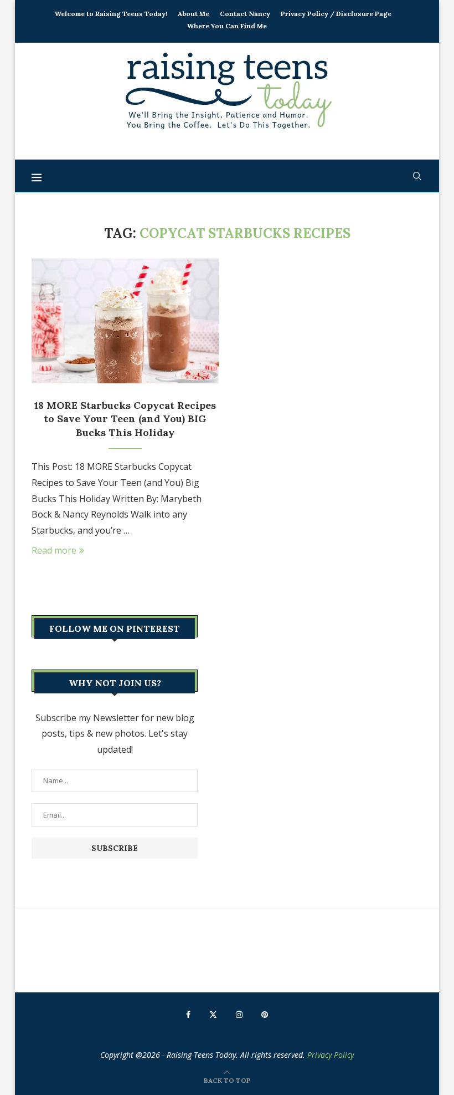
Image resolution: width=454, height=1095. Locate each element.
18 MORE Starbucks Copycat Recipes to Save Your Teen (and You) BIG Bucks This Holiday (125, 419)
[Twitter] (213, 1014)
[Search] (416, 176)
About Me (193, 13)
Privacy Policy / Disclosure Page (336, 13)
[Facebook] (188, 1014)
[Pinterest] (264, 1014)
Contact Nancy (245, 13)
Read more (54, 550)
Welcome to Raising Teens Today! (111, 13)
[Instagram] (239, 1014)
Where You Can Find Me (227, 26)
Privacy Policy (330, 1055)
